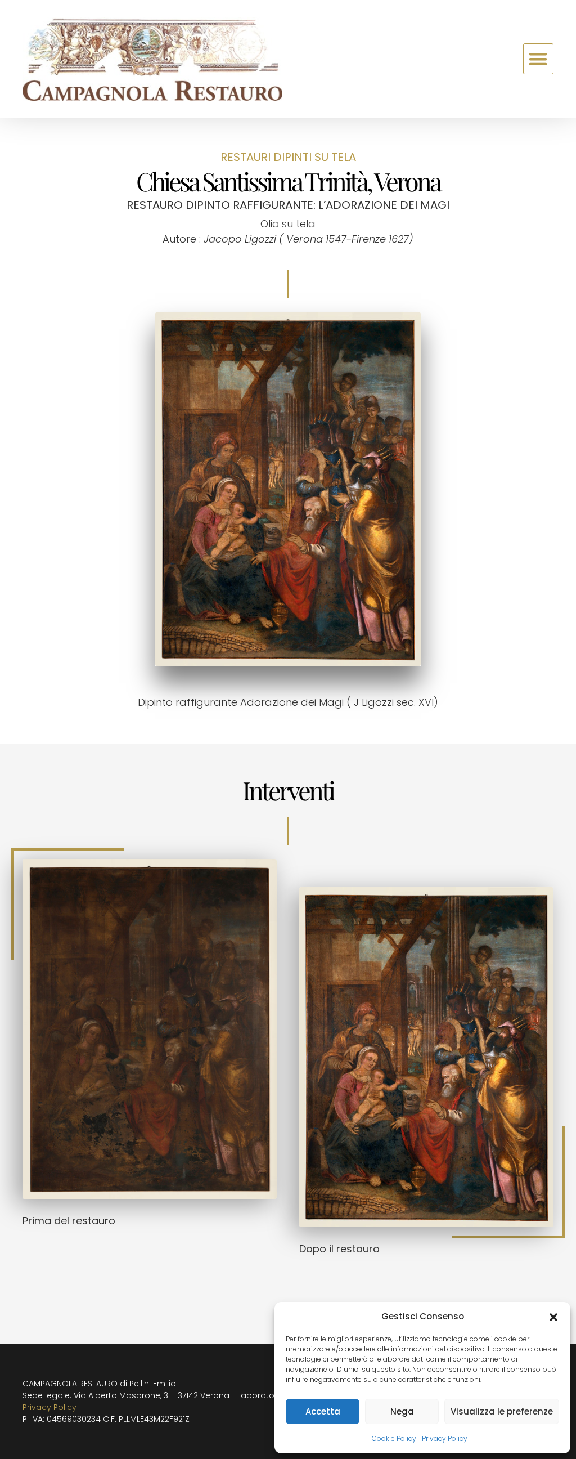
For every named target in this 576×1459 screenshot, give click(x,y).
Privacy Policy (444, 1438)
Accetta (322, 1411)
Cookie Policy (394, 1438)
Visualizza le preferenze (502, 1411)
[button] (553, 1316)
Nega (402, 1411)
